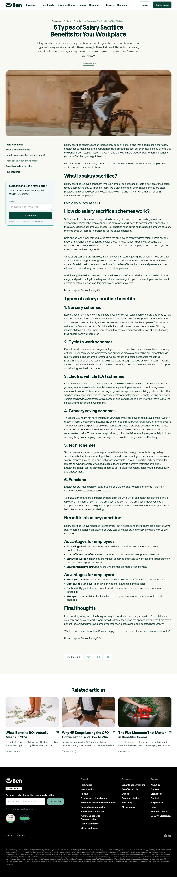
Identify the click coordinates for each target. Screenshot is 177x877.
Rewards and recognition (93, 807)
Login (145, 5)
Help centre (157, 802)
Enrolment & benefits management (98, 802)
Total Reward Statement (93, 811)
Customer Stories (67, 5)
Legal (154, 807)
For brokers (86, 785)
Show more (10, 864)
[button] (32, 5)
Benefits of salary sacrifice (19, 166)
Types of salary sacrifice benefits (22, 160)
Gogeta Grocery (141, 421)
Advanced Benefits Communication (90, 817)
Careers (155, 789)
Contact (155, 798)
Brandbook (156, 793)
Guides (125, 793)
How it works (48, 5)
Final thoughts (13, 171)
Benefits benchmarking (133, 785)
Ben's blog (127, 802)
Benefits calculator (131, 789)
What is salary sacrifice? (18, 149)
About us (155, 785)
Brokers (110, 5)
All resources (128, 807)
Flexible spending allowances (95, 798)
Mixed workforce (89, 828)
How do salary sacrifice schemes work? (25, 155)
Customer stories (130, 798)
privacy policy (37, 221)
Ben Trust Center (159, 811)
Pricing (82, 5)
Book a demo (162, 5)
